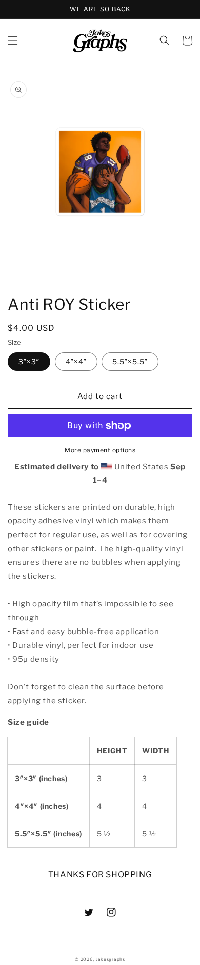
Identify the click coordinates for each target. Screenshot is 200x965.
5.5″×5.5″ (130, 361)
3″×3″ (28, 361)
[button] (13, 40)
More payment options (100, 450)
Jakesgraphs (110, 959)
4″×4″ (76, 361)
